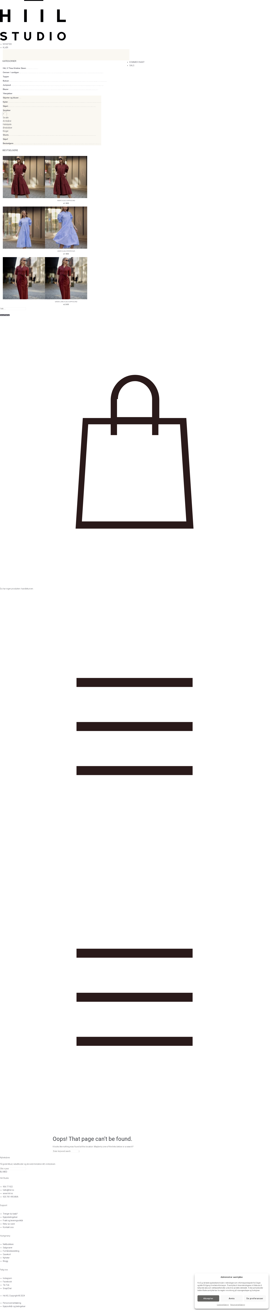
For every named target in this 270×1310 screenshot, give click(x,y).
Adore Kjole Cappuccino (66, 200)
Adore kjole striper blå (66, 251)
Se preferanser (254, 1298)
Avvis (232, 1298)
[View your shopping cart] (135, 585)
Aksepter (208, 1298)
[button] (136, 47)
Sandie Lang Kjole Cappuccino (66, 301)
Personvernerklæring (237, 1305)
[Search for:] (66, 1151)
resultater (5, 315)
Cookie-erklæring (223, 1305)
